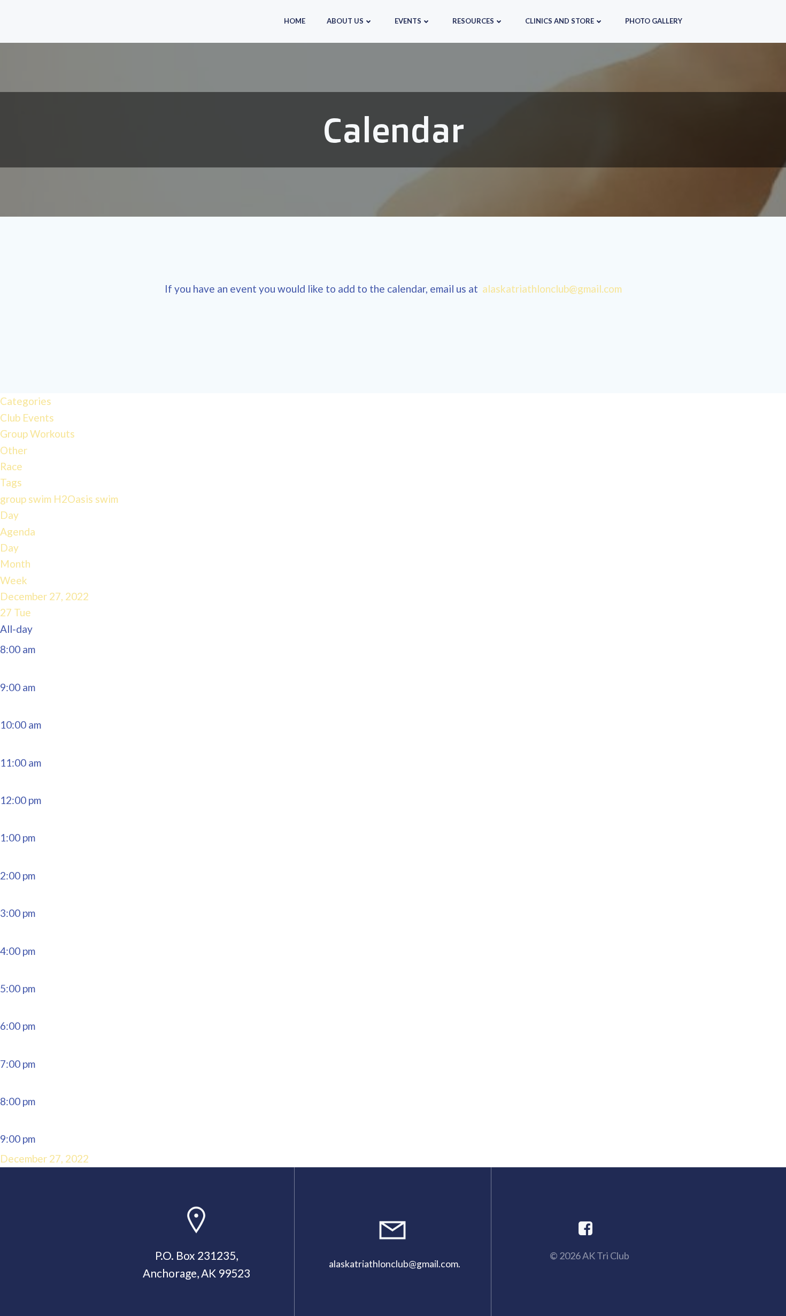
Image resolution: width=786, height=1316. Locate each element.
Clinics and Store (559, 21)
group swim (26, 499)
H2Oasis (74, 499)
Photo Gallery (653, 21)
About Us (345, 21)
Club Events (27, 417)
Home (294, 21)
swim (106, 499)
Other (13, 450)
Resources (473, 21)
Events (408, 21)
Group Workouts (37, 433)
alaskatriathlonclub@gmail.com (552, 288)
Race (11, 466)
